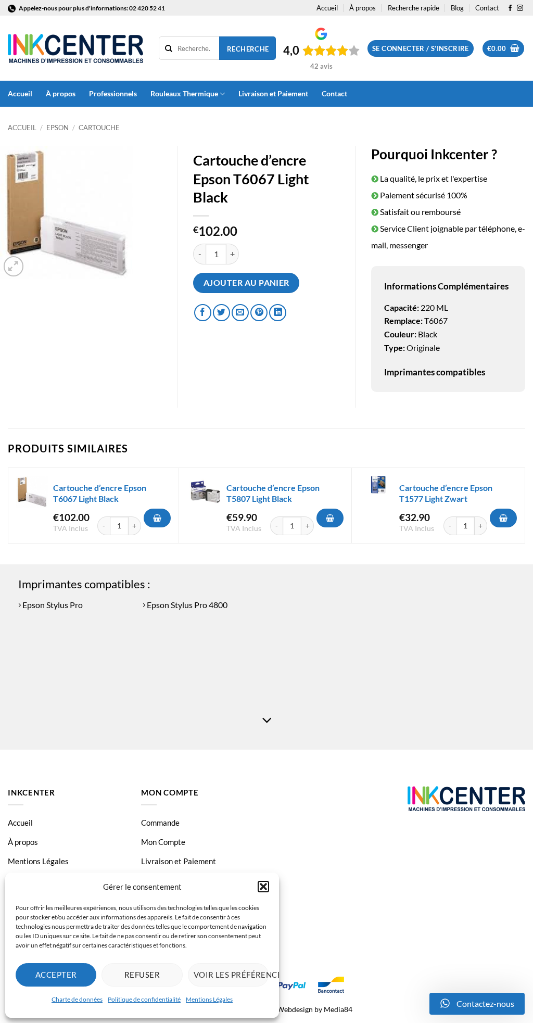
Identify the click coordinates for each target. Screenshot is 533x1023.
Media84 (338, 1009)
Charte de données (77, 999)
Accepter (56, 974)
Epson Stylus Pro (52, 605)
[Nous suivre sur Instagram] (520, 8)
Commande (160, 822)
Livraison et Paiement (273, 93)
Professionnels (113, 93)
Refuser (142, 974)
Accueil (327, 8)
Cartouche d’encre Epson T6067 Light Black (99, 493)
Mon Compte (163, 842)
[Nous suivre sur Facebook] (510, 8)
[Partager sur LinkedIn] (277, 312)
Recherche (248, 49)
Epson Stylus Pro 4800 (186, 605)
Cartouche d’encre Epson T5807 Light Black (273, 493)
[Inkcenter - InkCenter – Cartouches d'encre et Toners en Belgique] (75, 48)
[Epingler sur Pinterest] (259, 312)
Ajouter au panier (246, 282)
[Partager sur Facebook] (202, 312)
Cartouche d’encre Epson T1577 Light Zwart (445, 493)
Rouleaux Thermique (184, 93)
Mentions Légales (209, 999)
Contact (487, 8)
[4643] (157, 518)
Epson (57, 127)
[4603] (330, 518)
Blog (457, 8)
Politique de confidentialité (144, 999)
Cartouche (99, 127)
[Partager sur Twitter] (221, 312)
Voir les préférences (231, 974)
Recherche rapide (413, 8)
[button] (263, 886)
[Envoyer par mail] (240, 312)
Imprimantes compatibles (434, 372)
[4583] (503, 518)
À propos (362, 8)
